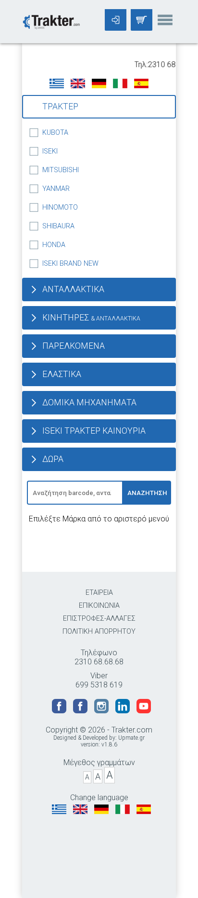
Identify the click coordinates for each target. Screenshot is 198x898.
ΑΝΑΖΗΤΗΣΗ (147, 492)
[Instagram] (102, 710)
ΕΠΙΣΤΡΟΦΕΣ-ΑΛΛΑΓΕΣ (99, 618)
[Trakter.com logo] (51, 20)
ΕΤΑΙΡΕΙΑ (99, 593)
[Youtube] (143, 710)
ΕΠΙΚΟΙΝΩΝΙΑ (99, 606)
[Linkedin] (123, 710)
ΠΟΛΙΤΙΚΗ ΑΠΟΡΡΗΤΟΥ (99, 631)
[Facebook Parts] (81, 710)
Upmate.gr (131, 737)
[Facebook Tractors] (60, 710)
